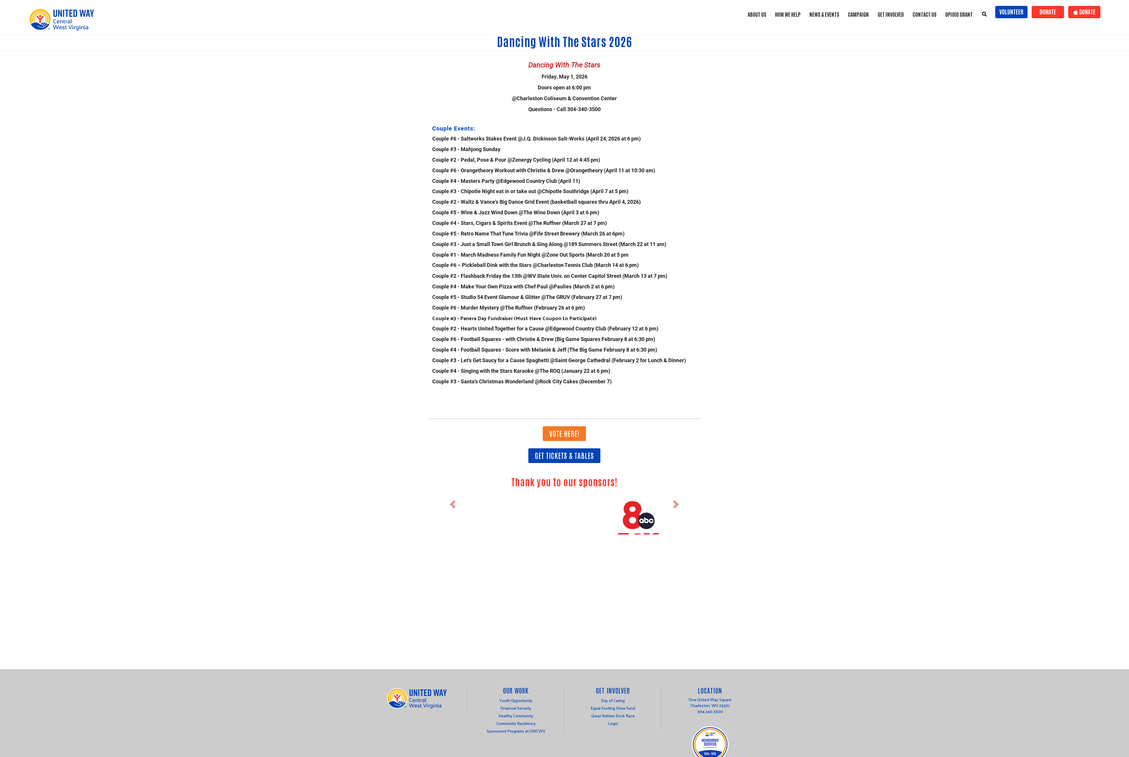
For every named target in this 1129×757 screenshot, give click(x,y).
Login (613, 723)
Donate (1048, 11)
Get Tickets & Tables (564, 455)
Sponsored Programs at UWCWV (516, 731)
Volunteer (1011, 11)
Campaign (858, 14)
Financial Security (515, 708)
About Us (757, 14)
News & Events (824, 14)
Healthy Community (515, 715)
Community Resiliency (516, 723)
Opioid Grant (959, 14)
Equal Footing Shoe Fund (613, 708)
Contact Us (924, 14)
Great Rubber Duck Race (613, 715)
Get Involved (891, 14)
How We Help (788, 14)
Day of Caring (613, 700)
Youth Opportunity (515, 700)
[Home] (64, 19)
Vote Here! (564, 433)
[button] (452, 521)
